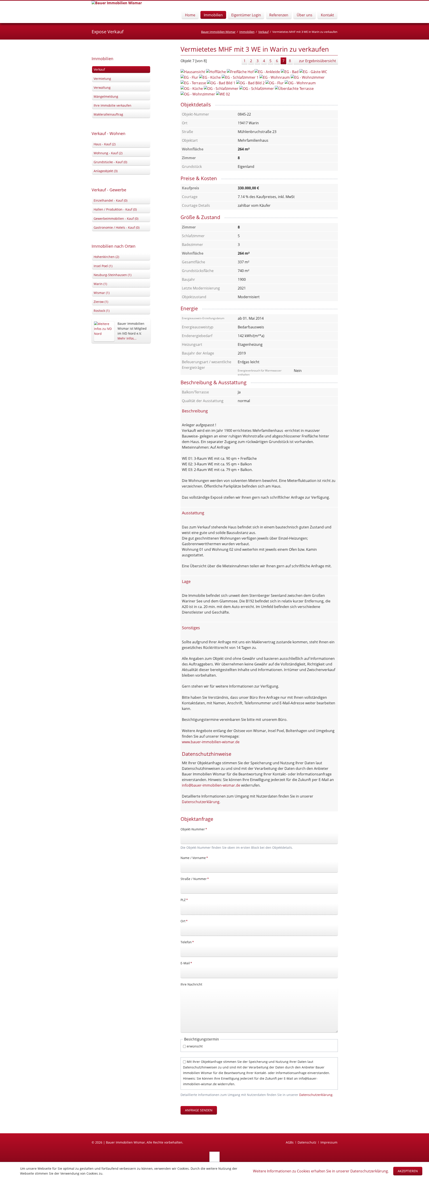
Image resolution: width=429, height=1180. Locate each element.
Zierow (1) (101, 302)
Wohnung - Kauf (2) (108, 153)
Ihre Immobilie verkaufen (112, 105)
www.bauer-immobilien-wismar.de (211, 741)
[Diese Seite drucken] (336, 50)
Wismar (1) (101, 293)
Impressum (328, 1142)
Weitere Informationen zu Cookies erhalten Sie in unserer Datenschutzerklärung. (321, 1171)
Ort (188, 921)
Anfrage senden (198, 1110)
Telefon (188, 942)
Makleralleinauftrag (108, 114)
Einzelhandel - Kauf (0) (110, 200)
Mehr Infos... (127, 338)
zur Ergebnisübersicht (317, 60)
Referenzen (278, 15)
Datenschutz (307, 1142)
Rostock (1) (101, 310)
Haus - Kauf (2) (105, 144)
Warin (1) (100, 284)
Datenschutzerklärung (200, 801)
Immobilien (213, 15)
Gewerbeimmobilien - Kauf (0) (116, 218)
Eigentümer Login (246, 15)
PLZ (188, 899)
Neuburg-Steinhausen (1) (112, 275)
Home (190, 15)
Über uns (304, 15)
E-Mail (188, 963)
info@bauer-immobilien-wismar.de (211, 785)
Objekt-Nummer (194, 829)
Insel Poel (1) (103, 266)
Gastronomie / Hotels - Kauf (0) (116, 227)
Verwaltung (102, 87)
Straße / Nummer (195, 878)
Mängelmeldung (106, 96)
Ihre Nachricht (191, 984)
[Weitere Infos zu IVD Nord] (104, 331)
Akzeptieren (408, 1171)
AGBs (290, 1142)
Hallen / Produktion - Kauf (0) (115, 209)
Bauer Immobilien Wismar (218, 32)
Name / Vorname (194, 857)
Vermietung (102, 78)
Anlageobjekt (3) (106, 171)
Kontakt (327, 15)
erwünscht (195, 1046)
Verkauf (263, 32)
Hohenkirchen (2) (106, 257)
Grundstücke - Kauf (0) (110, 162)
